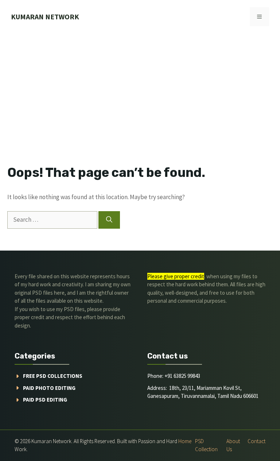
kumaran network (45, 16)
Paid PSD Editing (45, 399)
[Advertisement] (140, 88)
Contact (256, 441)
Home (184, 441)
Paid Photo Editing (49, 387)
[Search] (109, 220)
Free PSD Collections (52, 375)
